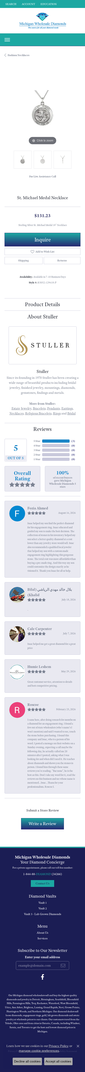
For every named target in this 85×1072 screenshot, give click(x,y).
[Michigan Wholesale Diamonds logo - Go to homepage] (42, 20)
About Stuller (42, 316)
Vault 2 (43, 908)
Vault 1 (43, 903)
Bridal (71, 413)
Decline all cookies (27, 1061)
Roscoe (33, 704)
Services (42, 938)
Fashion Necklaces (18, 55)
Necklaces (17, 413)
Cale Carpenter (39, 629)
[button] (10, 4)
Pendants (53, 408)
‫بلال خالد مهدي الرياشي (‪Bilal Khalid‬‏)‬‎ (49, 592)
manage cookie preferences (39, 1050)
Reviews (42, 429)
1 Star (37, 459)
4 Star (37, 445)
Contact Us (42, 883)
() (73, 441)
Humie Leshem (39, 667)
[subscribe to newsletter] (63, 965)
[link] (48, 4)
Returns (62, 260)
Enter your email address (42, 957)
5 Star (37, 441)
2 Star (37, 455)
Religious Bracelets (38, 413)
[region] (42, 108)
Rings (57, 413)
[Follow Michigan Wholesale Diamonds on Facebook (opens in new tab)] (42, 977)
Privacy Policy (58, 1046)
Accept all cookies (58, 1061)
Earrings (67, 408)
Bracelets (39, 408)
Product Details (42, 304)
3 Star (37, 450)
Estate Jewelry (21, 408)
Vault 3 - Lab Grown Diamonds (42, 914)
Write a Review (42, 823)
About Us (42, 933)
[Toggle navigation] (7, 40)
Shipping (23, 260)
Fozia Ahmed (37, 508)
